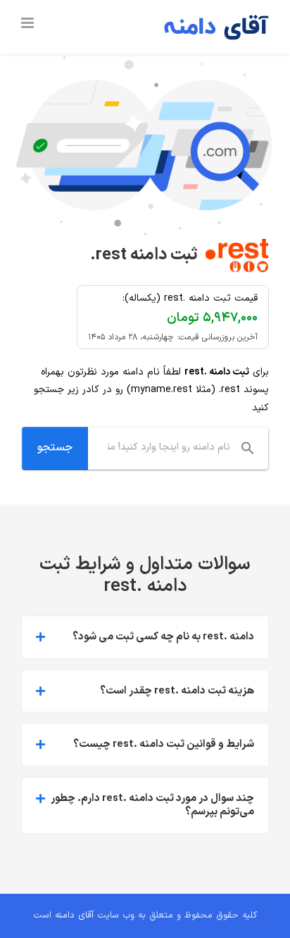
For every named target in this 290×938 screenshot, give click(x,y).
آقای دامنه (74, 915)
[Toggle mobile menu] (28, 22)
